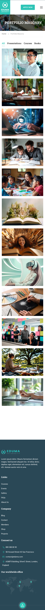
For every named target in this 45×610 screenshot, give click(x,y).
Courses (28, 43)
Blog (3, 515)
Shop (3, 529)
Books (37, 43)
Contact (4, 520)
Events (4, 488)
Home (4, 34)
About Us (5, 502)
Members (5, 525)
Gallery (4, 493)
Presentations (14, 43)
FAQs (3, 498)
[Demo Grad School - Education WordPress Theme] (5, 7)
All (3, 43)
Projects (4, 534)
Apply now (27, 7)
